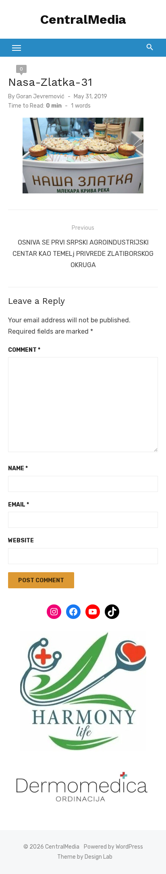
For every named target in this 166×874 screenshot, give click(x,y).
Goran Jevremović (40, 96)
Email (18, 504)
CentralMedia (83, 19)
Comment (24, 350)
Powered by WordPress (113, 846)
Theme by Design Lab (84, 856)
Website (21, 540)
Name (18, 468)
